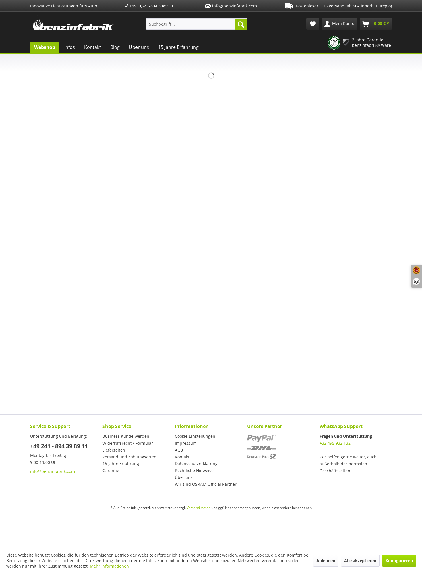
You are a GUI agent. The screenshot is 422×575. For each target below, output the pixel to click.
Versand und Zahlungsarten (129, 457)
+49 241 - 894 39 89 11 (59, 446)
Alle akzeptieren (360, 560)
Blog (115, 47)
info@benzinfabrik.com (234, 6)
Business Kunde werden (125, 436)
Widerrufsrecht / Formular (127, 443)
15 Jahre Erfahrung (178, 47)
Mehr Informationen (109, 566)
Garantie (110, 470)
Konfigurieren (399, 560)
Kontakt (92, 47)
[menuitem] (196, 24)
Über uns (139, 47)
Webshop (44, 47)
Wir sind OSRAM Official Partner (206, 484)
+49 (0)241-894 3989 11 (150, 6)
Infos (69, 47)
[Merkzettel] (312, 24)
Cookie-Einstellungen (195, 436)
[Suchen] (241, 24)
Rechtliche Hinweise (194, 470)
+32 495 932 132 (335, 443)
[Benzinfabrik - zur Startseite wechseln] (73, 22)
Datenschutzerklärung (196, 463)
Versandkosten (198, 507)
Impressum (186, 443)
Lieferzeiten (113, 450)
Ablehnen (325, 560)
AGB (179, 450)
